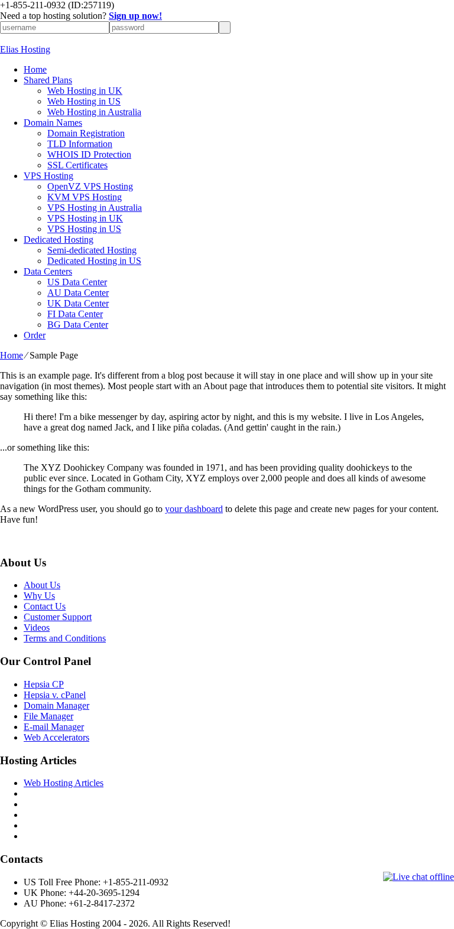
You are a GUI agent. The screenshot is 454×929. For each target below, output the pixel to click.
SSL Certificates (77, 165)
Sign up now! (135, 16)
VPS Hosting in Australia (94, 208)
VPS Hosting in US (84, 229)
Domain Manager (56, 705)
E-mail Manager (54, 727)
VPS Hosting (48, 176)
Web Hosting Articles (63, 783)
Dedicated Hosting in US (94, 261)
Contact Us (45, 606)
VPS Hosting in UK (85, 218)
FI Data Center (75, 314)
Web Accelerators (56, 737)
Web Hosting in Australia (94, 112)
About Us (42, 585)
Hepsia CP (44, 684)
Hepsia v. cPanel (55, 695)
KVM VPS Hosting (84, 197)
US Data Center (77, 282)
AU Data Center (78, 293)
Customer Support (58, 617)
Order (35, 335)
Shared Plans (48, 80)
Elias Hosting (25, 49)
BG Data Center (77, 325)
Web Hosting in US (84, 101)
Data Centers (48, 271)
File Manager (48, 716)
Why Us (39, 596)
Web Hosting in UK (84, 91)
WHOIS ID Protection (89, 154)
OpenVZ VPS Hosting (90, 186)
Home (35, 69)
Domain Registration (86, 133)
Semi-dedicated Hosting (92, 250)
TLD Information (79, 144)
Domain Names (53, 123)
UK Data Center (78, 303)
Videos (37, 627)
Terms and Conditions (65, 638)
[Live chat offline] (418, 877)
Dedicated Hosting (58, 239)
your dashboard (194, 509)
